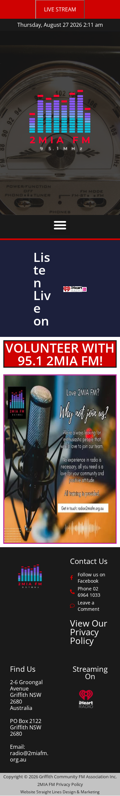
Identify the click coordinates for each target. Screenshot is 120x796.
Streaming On (90, 672)
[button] (60, 225)
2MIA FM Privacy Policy (60, 784)
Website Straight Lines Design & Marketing (60, 792)
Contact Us (88, 561)
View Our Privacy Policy (88, 632)
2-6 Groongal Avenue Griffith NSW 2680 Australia (26, 695)
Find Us (22, 669)
